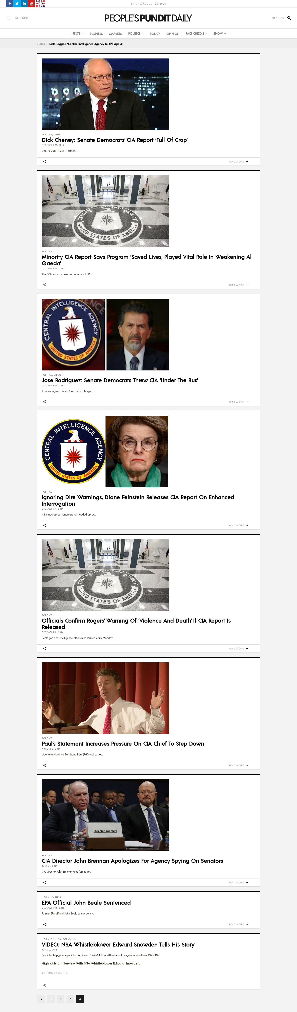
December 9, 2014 (52, 508)
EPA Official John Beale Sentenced (86, 902)
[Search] (287, 18)
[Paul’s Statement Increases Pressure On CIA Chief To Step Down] (148, 698)
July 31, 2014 (49, 866)
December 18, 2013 (53, 907)
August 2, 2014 (51, 748)
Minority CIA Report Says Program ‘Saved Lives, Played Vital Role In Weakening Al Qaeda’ (147, 260)
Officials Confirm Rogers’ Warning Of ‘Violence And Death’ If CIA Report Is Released (136, 623)
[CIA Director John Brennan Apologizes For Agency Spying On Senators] (148, 815)
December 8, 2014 (52, 632)
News (45, 897)
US (74, 939)
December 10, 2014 (53, 268)
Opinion (56, 939)
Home (41, 44)
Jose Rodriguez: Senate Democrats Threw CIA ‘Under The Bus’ (120, 380)
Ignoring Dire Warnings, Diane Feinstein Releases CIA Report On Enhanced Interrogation (138, 500)
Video (57, 134)
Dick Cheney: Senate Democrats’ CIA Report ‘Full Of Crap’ (115, 139)
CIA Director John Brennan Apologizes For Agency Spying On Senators (132, 860)
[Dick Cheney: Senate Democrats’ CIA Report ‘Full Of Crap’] (148, 94)
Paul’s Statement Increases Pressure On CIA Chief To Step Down (123, 743)
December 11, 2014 (53, 145)
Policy (67, 939)
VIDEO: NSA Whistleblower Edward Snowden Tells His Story (118, 944)
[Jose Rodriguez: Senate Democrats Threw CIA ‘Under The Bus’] (148, 334)
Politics (47, 134)
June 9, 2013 (49, 949)
